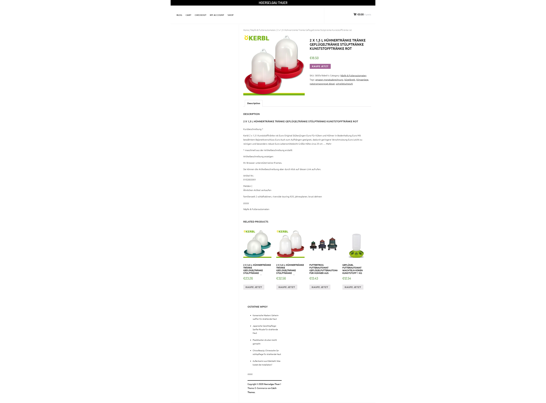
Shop (231, 15)
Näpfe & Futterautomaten (263, 29)
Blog (179, 15)
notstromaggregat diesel (322, 83)
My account (217, 15)
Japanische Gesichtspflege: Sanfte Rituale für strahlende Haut (265, 329)
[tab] (253, 103)
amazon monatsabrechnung (329, 79)
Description (253, 103)
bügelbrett (349, 79)
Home (246, 29)
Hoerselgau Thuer (273, 2)
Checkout (200, 15)
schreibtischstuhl (344, 83)
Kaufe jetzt (320, 66)
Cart (188, 15)
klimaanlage (362, 79)
